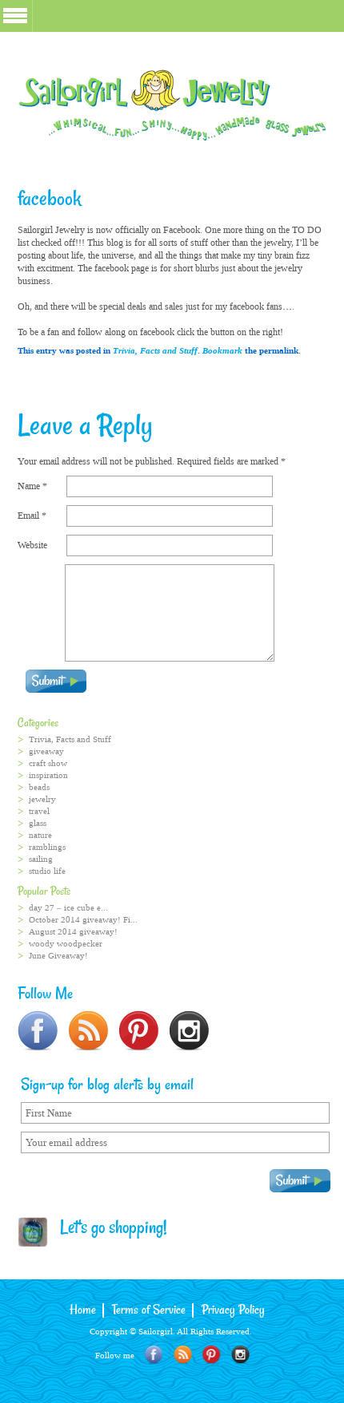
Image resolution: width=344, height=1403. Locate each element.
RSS (183, 1355)
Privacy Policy (233, 1310)
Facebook (154, 1355)
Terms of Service (149, 1310)
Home (83, 1310)
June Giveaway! (58, 956)
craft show (48, 763)
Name (32, 486)
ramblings (47, 847)
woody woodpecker (65, 944)
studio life (47, 871)
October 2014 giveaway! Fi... (83, 920)
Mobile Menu (15, 15)
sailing (41, 859)
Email (32, 515)
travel (39, 811)
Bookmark (222, 351)
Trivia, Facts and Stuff (155, 351)
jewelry (42, 799)
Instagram (240, 1355)
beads (39, 787)
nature (40, 835)
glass (37, 823)
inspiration (48, 775)
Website (32, 545)
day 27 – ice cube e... (68, 908)
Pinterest (211, 1355)
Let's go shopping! (108, 1229)
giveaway (46, 751)
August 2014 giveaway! (73, 932)
